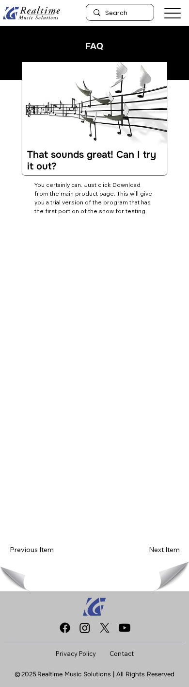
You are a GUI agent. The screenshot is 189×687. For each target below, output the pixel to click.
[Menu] (172, 13)
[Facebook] (65, 628)
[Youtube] (124, 628)
